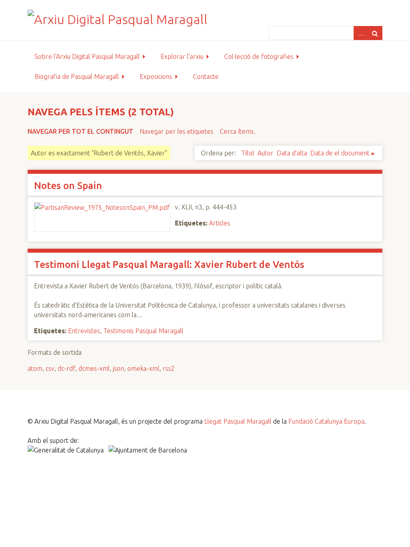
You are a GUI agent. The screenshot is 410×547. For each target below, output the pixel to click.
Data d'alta (292, 153)
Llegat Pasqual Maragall (237, 421)
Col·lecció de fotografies (258, 56)
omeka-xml (143, 368)
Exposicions (156, 76)
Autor (265, 153)
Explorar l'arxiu (182, 56)
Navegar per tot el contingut (80, 131)
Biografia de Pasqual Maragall (76, 76)
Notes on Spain (68, 185)
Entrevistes (84, 330)
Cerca (375, 33)
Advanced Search (361, 33)
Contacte (206, 76)
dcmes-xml (94, 368)
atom (35, 368)
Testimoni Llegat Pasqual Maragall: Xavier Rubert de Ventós (169, 264)
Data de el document (340, 153)
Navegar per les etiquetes (176, 131)
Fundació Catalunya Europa (326, 421)
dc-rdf (66, 368)
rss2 (169, 368)
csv (50, 368)
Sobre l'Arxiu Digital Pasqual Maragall (87, 56)
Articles (219, 223)
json (118, 368)
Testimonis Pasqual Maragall (143, 330)
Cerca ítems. (237, 131)
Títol (247, 153)
